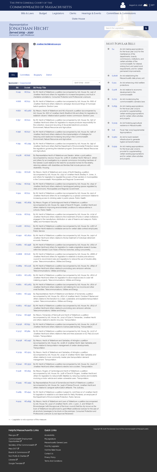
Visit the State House (53, 450)
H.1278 (19, 155)
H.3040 (19, 364)
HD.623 (27, 226)
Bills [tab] (13, 75)
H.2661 (19, 245)
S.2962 (115, 137)
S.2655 (115, 106)
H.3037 (19, 331)
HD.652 (27, 324)
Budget (43, 13)
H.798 (18, 132)
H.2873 (19, 306)
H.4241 (19, 401)
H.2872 (19, 294)
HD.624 (27, 92)
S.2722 (115, 99)
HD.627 (27, 132)
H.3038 (19, 341)
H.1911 (18, 193)
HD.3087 (27, 111)
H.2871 (19, 285)
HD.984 (27, 331)
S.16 (114, 130)
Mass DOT (13, 449)
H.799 (18, 144)
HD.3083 (27, 285)
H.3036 (19, 324)
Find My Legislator (52, 446)
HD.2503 (27, 352)
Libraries (12, 460)
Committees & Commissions (121, 13)
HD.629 (27, 184)
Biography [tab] (38, 75)
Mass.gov (13, 435)
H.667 (18, 111)
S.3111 (114, 83)
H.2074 (19, 214)
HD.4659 (27, 401)
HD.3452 (27, 294)
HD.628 (27, 172)
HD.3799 (27, 144)
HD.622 (27, 101)
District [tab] (49, 75)
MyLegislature (50, 439)
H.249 (18, 92)
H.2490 (19, 235)
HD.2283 (27, 275)
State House (78, 18)
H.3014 (19, 315)
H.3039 (19, 352)
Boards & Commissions (18, 452)
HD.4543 (27, 392)
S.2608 (115, 76)
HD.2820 (27, 235)
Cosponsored (25, 83)
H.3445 (19, 383)
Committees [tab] (25, 75)
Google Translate (16, 463)
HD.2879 (27, 203)
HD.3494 (27, 383)
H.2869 (19, 266)
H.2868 (19, 254)
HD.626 (27, 254)
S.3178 (114, 90)
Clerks (73, 13)
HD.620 (27, 120)
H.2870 (19, 275)
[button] (108, 49)
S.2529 (115, 146)
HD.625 (27, 214)
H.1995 (19, 203)
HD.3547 (27, 306)
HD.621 (27, 193)
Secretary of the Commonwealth (22, 445)
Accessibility (49, 435)
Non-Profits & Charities (18, 456)
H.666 (18, 101)
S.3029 (115, 123)
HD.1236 (27, 266)
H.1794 (19, 184)
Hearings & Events (91, 13)
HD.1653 (27, 371)
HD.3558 (27, 245)
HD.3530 (27, 364)
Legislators (58, 13)
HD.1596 (27, 315)
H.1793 (19, 172)
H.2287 (19, 226)
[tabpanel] (55, 252)
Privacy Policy (50, 457)
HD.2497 (27, 341)
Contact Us (49, 454)
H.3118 (19, 371)
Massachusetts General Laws (56, 443)
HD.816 (27, 155)
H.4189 (19, 392)
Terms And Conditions (53, 461)
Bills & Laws (27, 13)
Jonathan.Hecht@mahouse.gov (48, 44)
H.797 (18, 120)
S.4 (113, 49)
